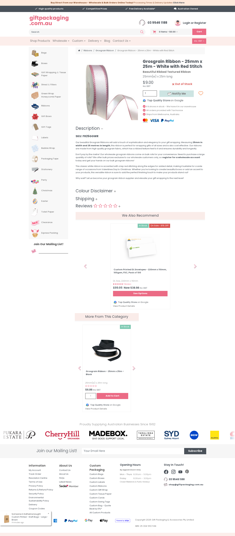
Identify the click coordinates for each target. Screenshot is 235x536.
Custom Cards (97, 498)
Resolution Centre (38, 478)
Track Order (35, 474)
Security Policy (36, 494)
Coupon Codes (37, 509)
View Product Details (124, 306)
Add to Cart (112, 396)
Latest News (65, 482)
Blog (107, 41)
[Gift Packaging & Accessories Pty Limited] (53, 20)
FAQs (61, 478)
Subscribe (195, 451)
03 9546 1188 (157, 22)
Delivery (33, 505)
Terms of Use (35, 482)
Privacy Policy (36, 486)
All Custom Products (100, 513)
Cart (199, 32)
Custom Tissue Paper (101, 494)
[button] (85, 266)
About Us (63, 474)
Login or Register (194, 23)
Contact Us (64, 470)
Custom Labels (97, 482)
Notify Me (179, 93)
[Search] (141, 32)
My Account (35, 470)
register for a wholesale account (181, 157)
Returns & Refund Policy (41, 490)
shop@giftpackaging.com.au (185, 485)
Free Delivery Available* (142, 9)
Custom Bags (96, 474)
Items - (167, 32)
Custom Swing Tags (100, 502)
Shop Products (40, 41)
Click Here (178, 3)
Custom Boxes (97, 478)
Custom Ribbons (98, 486)
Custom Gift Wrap (99, 490)
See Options (140, 293)
